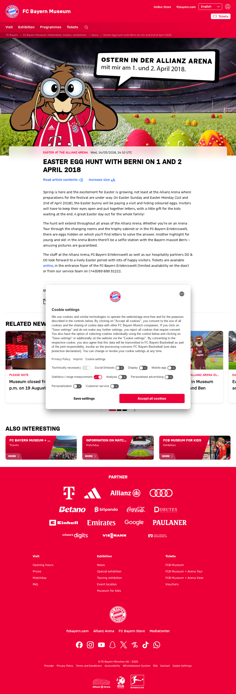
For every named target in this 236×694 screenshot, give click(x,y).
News (94, 35)
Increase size (99, 180)
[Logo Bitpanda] (106, 509)
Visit (9, 27)
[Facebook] (79, 644)
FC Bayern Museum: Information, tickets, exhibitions (54, 35)
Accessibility (112, 665)
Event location (107, 584)
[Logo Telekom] (69, 493)
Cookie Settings (182, 665)
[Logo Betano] (72, 509)
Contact (165, 665)
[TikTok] (145, 644)
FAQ (35, 584)
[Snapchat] (112, 644)
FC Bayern (12, 35)
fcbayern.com (186, 7)
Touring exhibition (109, 577)
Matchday (40, 577)
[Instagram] (90, 644)
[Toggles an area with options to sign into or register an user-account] (227, 6)
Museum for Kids (109, 590)
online (48, 265)
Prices (37, 571)
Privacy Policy (65, 665)
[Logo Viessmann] (114, 535)
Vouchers (172, 584)
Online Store (162, 7)
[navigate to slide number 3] (124, 410)
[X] (123, 644)
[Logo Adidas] (92, 493)
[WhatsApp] (156, 644)
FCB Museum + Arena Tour (184, 571)
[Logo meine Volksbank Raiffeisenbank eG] (157, 536)
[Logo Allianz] (125, 493)
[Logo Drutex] (165, 509)
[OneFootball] (134, 644)
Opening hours (43, 564)
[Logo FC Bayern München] (118, 614)
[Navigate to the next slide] (134, 410)
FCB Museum (174, 564)
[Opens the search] (86, 27)
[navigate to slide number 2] (119, 410)
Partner (118, 477)
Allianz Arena (103, 631)
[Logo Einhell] (63, 523)
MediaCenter (160, 631)
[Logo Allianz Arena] (101, 683)
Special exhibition (109, 571)
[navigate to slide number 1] (112, 410)
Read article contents (60, 180)
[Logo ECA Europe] (120, 682)
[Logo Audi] (161, 493)
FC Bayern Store (132, 631)
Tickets (72, 27)
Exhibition (26, 27)
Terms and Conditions (89, 665)
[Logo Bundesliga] (137, 681)
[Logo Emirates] (101, 523)
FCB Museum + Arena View (184, 577)
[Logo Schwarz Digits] (75, 536)
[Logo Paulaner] (170, 522)
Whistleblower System (136, 665)
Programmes (50, 27)
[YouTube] (101, 644)
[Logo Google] (134, 523)
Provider (49, 665)
